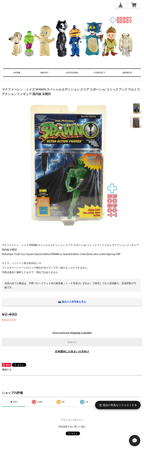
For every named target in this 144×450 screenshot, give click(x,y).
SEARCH (127, 72)
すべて (13, 401)
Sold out (72, 342)
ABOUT (44, 72)
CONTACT (99, 72)
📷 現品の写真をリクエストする (118, 404)
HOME (17, 72)
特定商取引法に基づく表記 (72, 426)
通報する (7, 369)
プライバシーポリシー (72, 419)
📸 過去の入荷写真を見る (72, 301)
